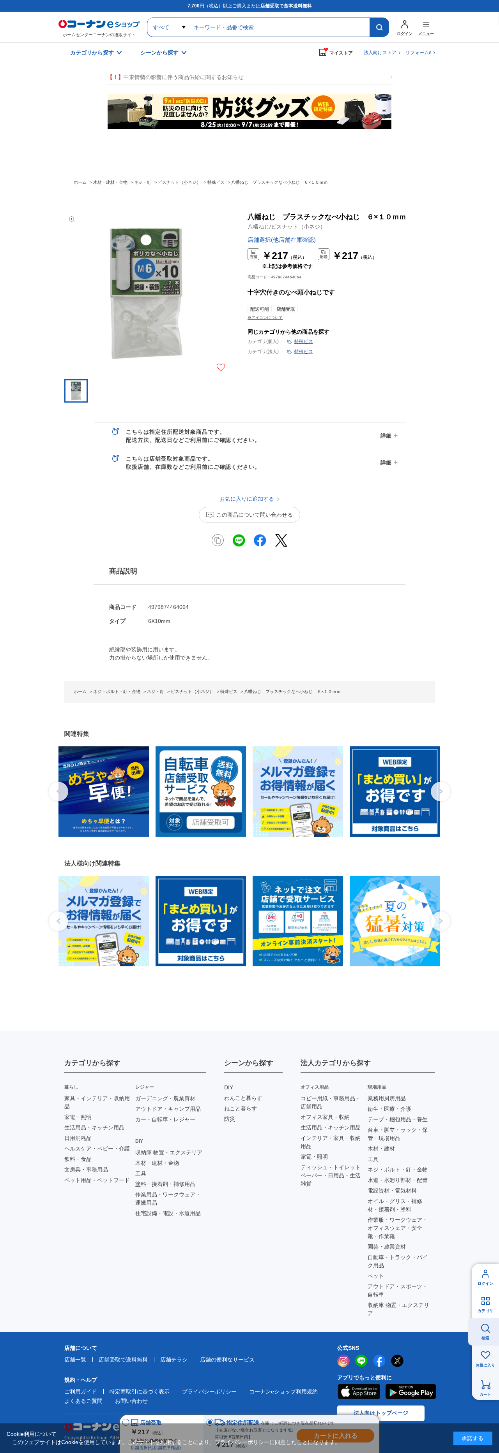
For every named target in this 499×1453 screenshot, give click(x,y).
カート (485, 1394)
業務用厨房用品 (387, 1098)
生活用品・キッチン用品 (94, 1127)
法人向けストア (380, 52)
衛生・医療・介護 (389, 1109)
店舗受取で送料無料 (123, 1359)
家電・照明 (78, 1117)
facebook (379, 1360)
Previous (58, 791)
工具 (140, 1173)
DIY (228, 1087)
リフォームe (418, 52)
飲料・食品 (78, 1159)
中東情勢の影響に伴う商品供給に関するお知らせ (175, 77)
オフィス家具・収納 (325, 1117)
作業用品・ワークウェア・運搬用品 (168, 1198)
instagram (343, 1360)
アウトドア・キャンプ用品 (168, 1109)
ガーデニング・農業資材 (165, 1098)
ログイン (485, 1283)
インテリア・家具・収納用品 (331, 1142)
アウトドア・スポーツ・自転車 (398, 1290)
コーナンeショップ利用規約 (283, 1391)
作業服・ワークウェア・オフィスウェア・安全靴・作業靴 (398, 1228)
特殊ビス (303, 341)
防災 (229, 1119)
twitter (397, 1360)
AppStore (358, 1391)
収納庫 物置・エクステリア (168, 1152)
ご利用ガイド (80, 1391)
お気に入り (485, 1365)
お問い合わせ (131, 1401)
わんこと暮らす (243, 1098)
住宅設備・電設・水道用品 (168, 1213)
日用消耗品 (78, 1138)
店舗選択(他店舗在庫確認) (282, 239)
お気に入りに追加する (221, 367)
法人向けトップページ (381, 1413)
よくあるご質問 (83, 1401)
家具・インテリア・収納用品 (97, 1102)
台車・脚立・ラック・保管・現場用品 (398, 1134)
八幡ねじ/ (287, 226)
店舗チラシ (174, 1359)
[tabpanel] (100, 791)
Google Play (411, 1391)
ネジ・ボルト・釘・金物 (398, 1169)
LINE (361, 1360)
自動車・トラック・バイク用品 (398, 1261)
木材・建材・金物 (157, 1163)
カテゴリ (485, 1311)
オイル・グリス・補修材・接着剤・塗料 (395, 1205)
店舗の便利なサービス (227, 1359)
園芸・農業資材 (387, 1247)
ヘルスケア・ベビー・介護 (97, 1148)
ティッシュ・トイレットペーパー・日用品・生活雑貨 (331, 1175)
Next (440, 791)
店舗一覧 (75, 1359)
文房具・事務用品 (86, 1169)
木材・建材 (381, 1148)
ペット (376, 1276)
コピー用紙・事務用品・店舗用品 (331, 1102)
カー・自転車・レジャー (165, 1119)
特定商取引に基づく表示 (140, 1391)
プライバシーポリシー (209, 1391)
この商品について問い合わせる (254, 515)
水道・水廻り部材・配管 (398, 1180)
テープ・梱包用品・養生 (398, 1119)
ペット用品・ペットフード (97, 1180)
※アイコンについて (265, 317)
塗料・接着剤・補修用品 (165, 1184)
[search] (379, 27)
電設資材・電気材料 (392, 1190)
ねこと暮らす (240, 1108)
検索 (485, 1338)
